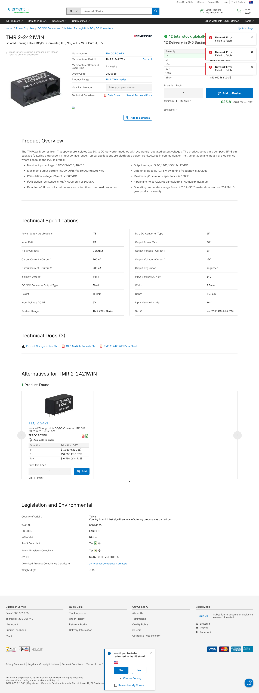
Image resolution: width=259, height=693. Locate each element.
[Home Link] (19, 11)
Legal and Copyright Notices (43, 664)
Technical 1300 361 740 (19, 618)
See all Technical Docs (139, 95)
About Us (137, 613)
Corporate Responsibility (146, 635)
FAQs (9, 635)
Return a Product (79, 624)
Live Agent (12, 624)
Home (9, 28)
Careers (136, 629)
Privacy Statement (15, 664)
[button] (14, 21)
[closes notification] (252, 8)
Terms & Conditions (72, 664)
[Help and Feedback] (249, 683)
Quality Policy (140, 624)
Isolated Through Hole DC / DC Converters (88, 28)
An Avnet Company (16, 677)
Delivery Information (80, 629)
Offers (200, 2)
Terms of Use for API (97, 664)
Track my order (78, 613)
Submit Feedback (16, 629)
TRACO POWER (115, 53)
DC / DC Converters (49, 28)
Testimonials (139, 618)
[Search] (155, 11)
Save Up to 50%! (185, 2)
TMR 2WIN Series (116, 79)
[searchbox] (116, 11)
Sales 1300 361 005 (17, 613)
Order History (77, 618)
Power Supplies (25, 28)
